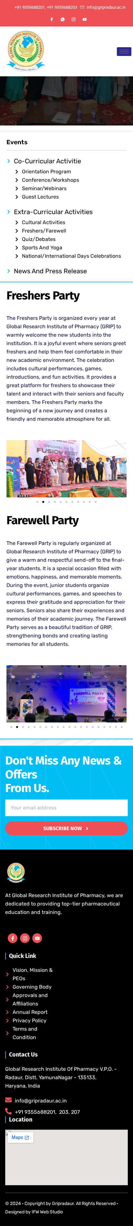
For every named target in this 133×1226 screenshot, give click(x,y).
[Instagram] (73, 20)
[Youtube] (84, 20)
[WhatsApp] (62, 20)
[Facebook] (51, 20)
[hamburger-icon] (124, 51)
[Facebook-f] (12, 938)
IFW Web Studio (47, 1212)
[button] (37, 502)
